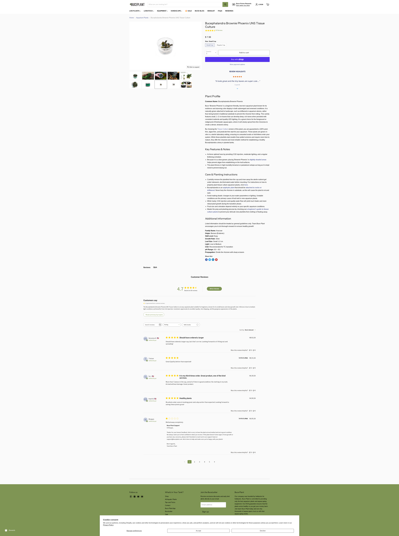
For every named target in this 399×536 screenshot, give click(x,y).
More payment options (237, 64)
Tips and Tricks (170, 502)
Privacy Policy (108, 525)
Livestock (148, 11)
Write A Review (214, 289)
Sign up (205, 512)
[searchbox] (150, 324)
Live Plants (134, 11)
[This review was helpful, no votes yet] (250, 350)
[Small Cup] (210, 47)
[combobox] (185, 4)
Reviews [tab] (146, 267)
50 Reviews (219, 30)
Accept (198, 531)
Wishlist (211, 11)
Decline (263, 531)
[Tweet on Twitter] (209, 259)
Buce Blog (199, 11)
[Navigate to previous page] (185, 461)
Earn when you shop (243, 5)
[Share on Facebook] (206, 259)
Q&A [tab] (155, 267)
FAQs (220, 11)
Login (260, 4)
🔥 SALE (188, 11)
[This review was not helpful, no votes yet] (253, 350)
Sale (166, 514)
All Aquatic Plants (171, 499)
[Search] (225, 4)
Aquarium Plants (142, 18)
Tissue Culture (222, 129)
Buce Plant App (170, 508)
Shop (167, 496)
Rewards (229, 11)
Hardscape (176, 11)
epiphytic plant (229, 187)
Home (131, 18)
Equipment (162, 11)
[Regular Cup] (221, 47)
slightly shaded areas (257, 160)
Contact (167, 505)
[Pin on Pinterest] (216, 259)
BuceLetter (168, 511)
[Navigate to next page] (214, 461)
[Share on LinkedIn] (213, 259)
